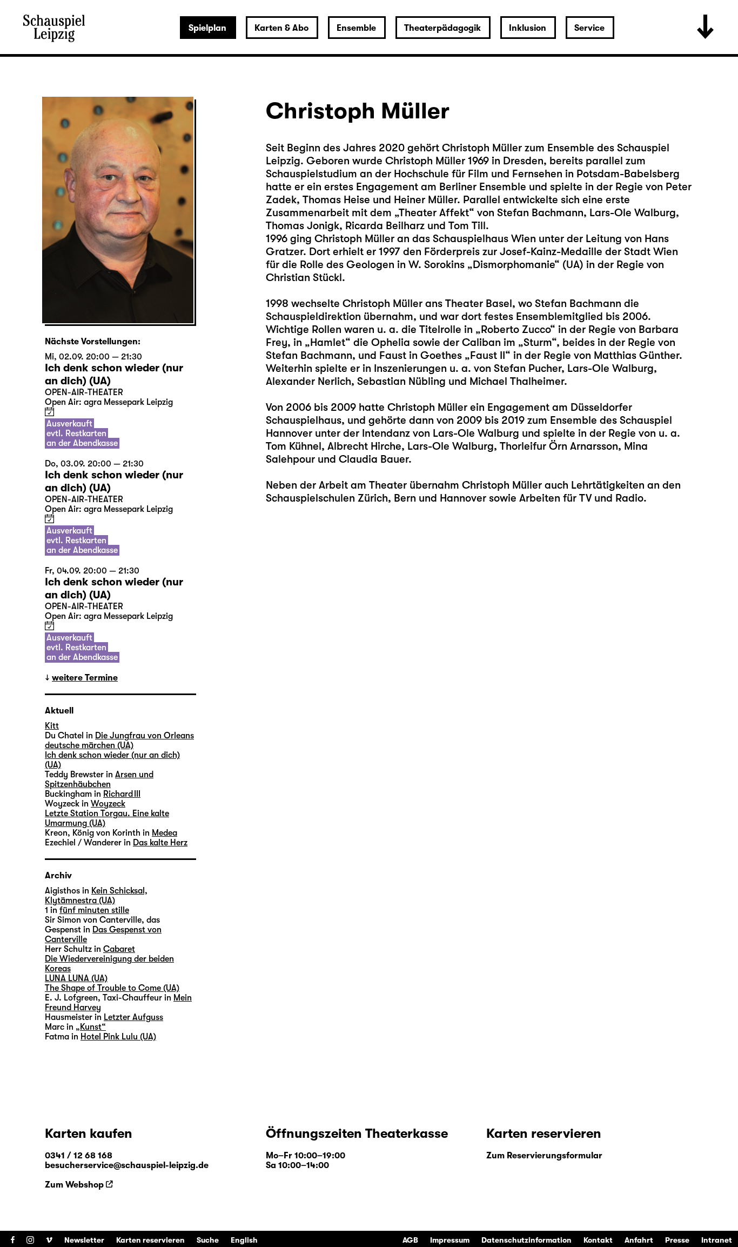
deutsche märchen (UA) (89, 745)
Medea (164, 833)
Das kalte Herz (160, 843)
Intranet (716, 1240)
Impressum (449, 1240)
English (244, 1240)
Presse (677, 1240)
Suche (208, 1240)
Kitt (52, 726)
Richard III (121, 794)
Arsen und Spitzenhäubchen (99, 779)
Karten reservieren (150, 1240)
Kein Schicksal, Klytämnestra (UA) (96, 895)
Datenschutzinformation (526, 1240)
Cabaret (119, 949)
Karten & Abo (281, 28)
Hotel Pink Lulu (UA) (118, 1037)
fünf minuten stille (94, 910)
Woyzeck (108, 804)
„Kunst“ (91, 1027)
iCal (49, 411)
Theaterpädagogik (442, 28)
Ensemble (356, 28)
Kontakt (598, 1240)
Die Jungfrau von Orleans (144, 736)
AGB (410, 1240)
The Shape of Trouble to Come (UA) (112, 988)
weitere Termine (85, 678)
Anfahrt (639, 1240)
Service (589, 28)
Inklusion (527, 28)
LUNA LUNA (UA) (76, 978)
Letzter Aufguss (133, 1017)
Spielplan (207, 28)
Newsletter (84, 1240)
